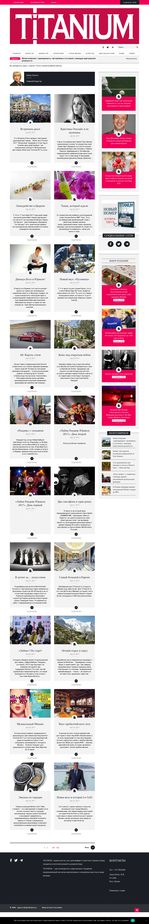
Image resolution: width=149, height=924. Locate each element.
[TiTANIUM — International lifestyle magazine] (74, 27)
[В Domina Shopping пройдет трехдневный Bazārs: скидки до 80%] (106, 488)
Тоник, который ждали (74, 203)
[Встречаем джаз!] (30, 106)
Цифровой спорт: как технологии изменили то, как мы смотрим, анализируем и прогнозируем (118, 101)
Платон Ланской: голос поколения (118, 372)
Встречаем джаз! (30, 126)
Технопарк (58, 53)
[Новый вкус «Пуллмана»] (74, 256)
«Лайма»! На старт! (30, 648)
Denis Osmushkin (55, 905)
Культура (90, 53)
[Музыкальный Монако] (30, 701)
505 (53, 846)
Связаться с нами (117, 888)
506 (57, 846)
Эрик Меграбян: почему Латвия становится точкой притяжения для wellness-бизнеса (118, 138)
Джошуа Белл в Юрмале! (30, 277)
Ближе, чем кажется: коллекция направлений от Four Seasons (49, 58)
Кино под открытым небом (74, 352)
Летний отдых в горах (75, 648)
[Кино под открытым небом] (74, 332)
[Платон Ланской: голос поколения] (119, 358)
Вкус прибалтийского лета (74, 721)
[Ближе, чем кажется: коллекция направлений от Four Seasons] (106, 453)
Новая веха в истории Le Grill (74, 795)
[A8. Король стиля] (30, 332)
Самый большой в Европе (74, 575)
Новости (29, 53)
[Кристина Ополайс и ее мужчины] (74, 106)
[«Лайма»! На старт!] (30, 628)
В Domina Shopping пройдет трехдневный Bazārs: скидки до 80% (124, 487)
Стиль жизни (74, 53)
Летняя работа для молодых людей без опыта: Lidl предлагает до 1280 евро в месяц (118, 333)
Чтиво (132, 53)
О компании (18, 2)
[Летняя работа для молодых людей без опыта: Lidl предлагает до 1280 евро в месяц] (119, 317)
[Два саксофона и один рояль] (74, 479)
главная (16, 53)
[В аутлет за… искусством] (30, 554)
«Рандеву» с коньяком (30, 428)
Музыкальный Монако (30, 721)
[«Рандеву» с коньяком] (30, 408)
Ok (133, 920)
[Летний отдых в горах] (74, 628)
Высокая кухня (106, 53)
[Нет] (146, 920)
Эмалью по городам (30, 795)
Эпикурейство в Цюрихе (30, 203)
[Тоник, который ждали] (74, 183)
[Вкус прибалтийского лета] (74, 701)
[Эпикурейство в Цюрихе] (30, 183)
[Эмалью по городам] (30, 774)
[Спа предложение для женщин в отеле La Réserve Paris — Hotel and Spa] (106, 464)
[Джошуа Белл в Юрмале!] (30, 256)
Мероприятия (131, 58)
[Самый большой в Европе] (74, 554)
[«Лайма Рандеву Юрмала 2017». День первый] (30, 479)
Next (87, 845)
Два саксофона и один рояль (74, 499)
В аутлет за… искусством (30, 575)
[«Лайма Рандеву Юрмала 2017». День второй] (74, 408)
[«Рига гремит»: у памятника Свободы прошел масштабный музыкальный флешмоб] (106, 476)
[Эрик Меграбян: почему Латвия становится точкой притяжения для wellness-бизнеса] (119, 122)
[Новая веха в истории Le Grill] (74, 774)
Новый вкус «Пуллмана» (74, 277)
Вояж (121, 53)
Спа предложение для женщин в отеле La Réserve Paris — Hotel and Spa (124, 463)
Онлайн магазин (37, 2)
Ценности (43, 53)
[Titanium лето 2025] (119, 212)
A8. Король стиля (30, 352)
